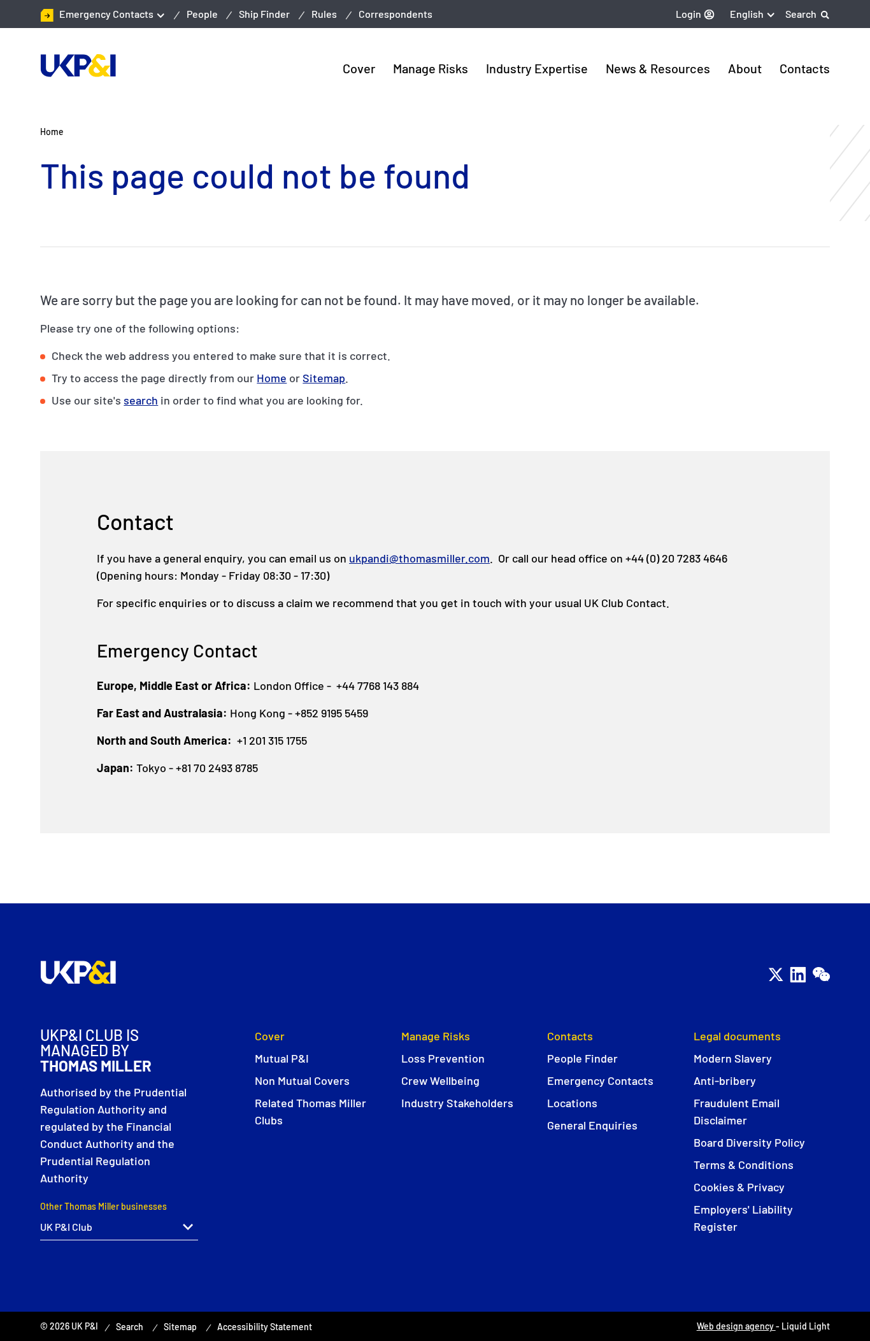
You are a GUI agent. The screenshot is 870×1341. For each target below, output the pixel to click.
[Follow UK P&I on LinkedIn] (797, 974)
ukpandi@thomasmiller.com (419, 558)
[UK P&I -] (78, 66)
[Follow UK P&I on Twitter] (775, 974)
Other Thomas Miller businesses (103, 1206)
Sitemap (324, 378)
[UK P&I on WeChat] (820, 974)
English (747, 14)
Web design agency (736, 1326)
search (141, 400)
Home (272, 378)
